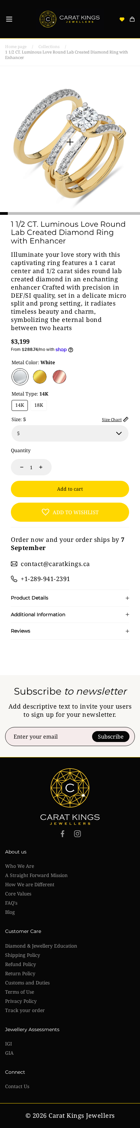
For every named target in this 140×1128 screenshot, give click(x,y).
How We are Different (29, 884)
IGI (8, 1043)
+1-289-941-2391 (45, 579)
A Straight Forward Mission (36, 875)
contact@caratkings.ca (55, 564)
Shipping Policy (22, 955)
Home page (16, 46)
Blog (10, 912)
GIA (9, 1053)
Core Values (18, 893)
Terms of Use (19, 992)
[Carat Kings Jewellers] (70, 19)
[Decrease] (17, 467)
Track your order (25, 1010)
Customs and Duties (27, 982)
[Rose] (59, 376)
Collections (48, 46)
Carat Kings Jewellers (82, 1115)
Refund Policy (20, 964)
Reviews (20, 631)
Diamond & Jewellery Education (41, 946)
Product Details (29, 597)
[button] (9, 19)
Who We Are (19, 866)
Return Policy (20, 973)
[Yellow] (39, 376)
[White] (20, 376)
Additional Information (38, 614)
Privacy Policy (21, 1001)
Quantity (21, 450)
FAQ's (11, 903)
